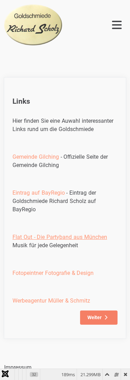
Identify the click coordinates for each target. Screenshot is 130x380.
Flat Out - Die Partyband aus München (59, 237)
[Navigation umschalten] (97, 25)
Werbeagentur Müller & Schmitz (51, 300)
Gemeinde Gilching (35, 157)
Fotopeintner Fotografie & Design (53, 273)
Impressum (18, 367)
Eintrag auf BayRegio (38, 192)
